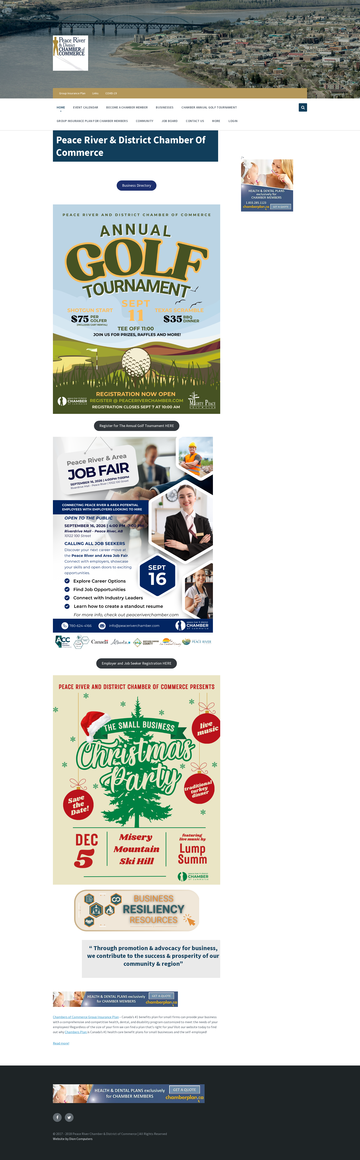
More (216, 121)
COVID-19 (111, 93)
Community (145, 121)
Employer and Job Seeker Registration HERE (136, 663)
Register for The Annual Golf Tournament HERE (136, 425)
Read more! (61, 1043)
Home (61, 107)
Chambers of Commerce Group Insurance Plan (86, 1017)
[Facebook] (57, 1117)
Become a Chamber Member (127, 107)
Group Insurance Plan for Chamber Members (92, 121)
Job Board (170, 121)
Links (95, 93)
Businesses (164, 107)
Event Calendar (85, 107)
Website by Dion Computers (72, 1139)
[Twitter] (69, 1117)
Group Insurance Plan (72, 93)
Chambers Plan (76, 1032)
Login (233, 121)
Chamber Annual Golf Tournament (209, 107)
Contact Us (195, 121)
